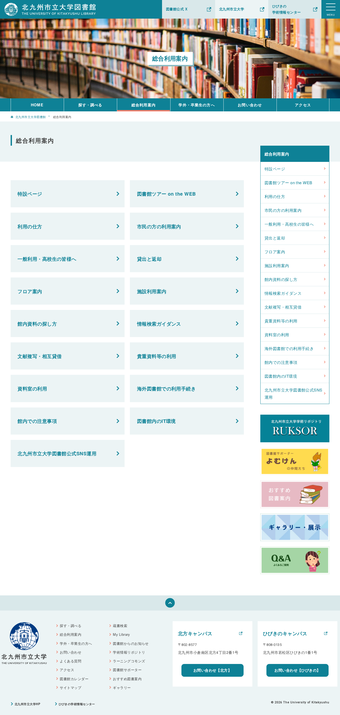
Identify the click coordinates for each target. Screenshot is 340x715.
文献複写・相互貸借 (40, 356)
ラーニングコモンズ (129, 660)
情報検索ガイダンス (159, 323)
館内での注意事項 (37, 421)
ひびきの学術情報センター (286, 9)
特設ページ (30, 193)
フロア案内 (30, 291)
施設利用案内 (152, 291)
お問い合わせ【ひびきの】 (297, 670)
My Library (121, 634)
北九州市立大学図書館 (30, 117)
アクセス (303, 104)
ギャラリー (122, 687)
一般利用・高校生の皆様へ (47, 258)
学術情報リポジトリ (129, 652)
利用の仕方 (30, 226)
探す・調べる (90, 104)
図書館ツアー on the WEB (166, 193)
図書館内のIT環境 (156, 421)
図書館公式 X (177, 9)
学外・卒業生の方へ (196, 104)
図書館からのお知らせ (131, 643)
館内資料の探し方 (37, 323)
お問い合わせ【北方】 (212, 670)
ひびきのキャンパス (285, 633)
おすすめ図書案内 (127, 678)
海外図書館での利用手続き (166, 388)
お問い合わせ (250, 104)
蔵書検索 (120, 625)
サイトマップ (70, 687)
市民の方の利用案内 (159, 226)
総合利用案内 (143, 104)
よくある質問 (70, 660)
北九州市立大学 (231, 9)
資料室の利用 (32, 388)
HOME (37, 104)
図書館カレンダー (74, 678)
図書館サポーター (127, 669)
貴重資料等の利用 (156, 356)
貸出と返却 (149, 258)
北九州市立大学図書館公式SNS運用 (57, 453)
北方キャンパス (195, 633)
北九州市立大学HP (27, 704)
